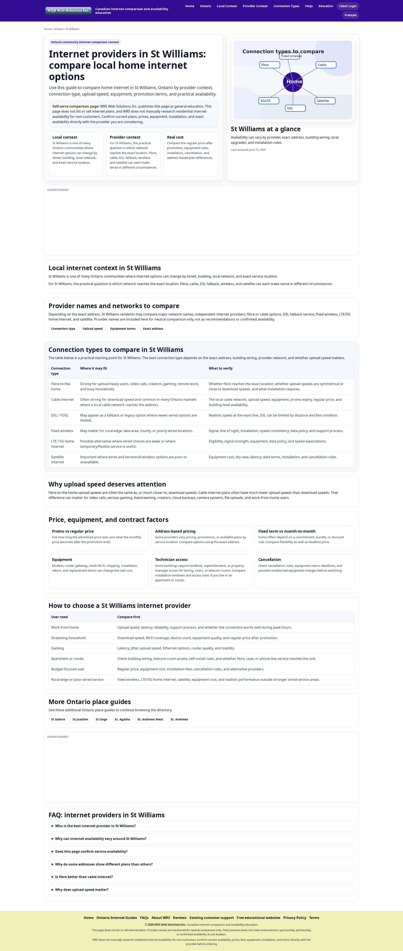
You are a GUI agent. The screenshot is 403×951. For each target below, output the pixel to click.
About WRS (161, 917)
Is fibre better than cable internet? (84, 876)
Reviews (180, 917)
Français (351, 15)
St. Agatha (122, 719)
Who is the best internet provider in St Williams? (95, 826)
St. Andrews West (150, 719)
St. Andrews (179, 719)
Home (189, 6)
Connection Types (286, 6)
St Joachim (80, 719)
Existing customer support (212, 917)
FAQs (309, 6)
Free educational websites (258, 917)
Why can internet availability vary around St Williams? (101, 838)
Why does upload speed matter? (82, 889)
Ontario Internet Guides (117, 917)
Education (326, 6)
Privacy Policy (294, 917)
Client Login (348, 6)
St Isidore (58, 719)
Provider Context (255, 6)
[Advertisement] (173, 223)
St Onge (101, 719)
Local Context (227, 6)
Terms (314, 917)
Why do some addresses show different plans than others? (104, 864)
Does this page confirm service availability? (91, 851)
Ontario (205, 6)
